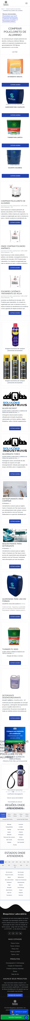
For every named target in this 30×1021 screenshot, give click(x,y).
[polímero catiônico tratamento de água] (15, 281)
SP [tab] (13, 862)
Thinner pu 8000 (15, 952)
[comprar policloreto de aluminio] (15, 191)
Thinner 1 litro (15, 954)
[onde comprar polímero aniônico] (15, 236)
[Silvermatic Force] (15, 444)
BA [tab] (3, 865)
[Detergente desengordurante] (15, 682)
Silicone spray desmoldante (15, 798)
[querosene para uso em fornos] (15, 585)
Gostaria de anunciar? (15, 995)
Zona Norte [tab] (9, 815)
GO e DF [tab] (15, 866)
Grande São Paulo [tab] (7, 819)
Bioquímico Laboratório (15, 914)
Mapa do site (15, 974)
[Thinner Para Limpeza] (15, 127)
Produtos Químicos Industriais (15, 969)
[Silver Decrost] (15, 398)
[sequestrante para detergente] (15, 535)
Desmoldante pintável (9, 21)
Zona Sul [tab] (21, 815)
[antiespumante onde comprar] (15, 489)
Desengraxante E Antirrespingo (15, 963)
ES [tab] (9, 862)
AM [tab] (21, 865)
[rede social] (9, 933)
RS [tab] (24, 862)
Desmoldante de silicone (15, 802)
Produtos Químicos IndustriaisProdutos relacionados (15, 759)
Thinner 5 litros (15, 943)
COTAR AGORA (15, 85)
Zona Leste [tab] (27, 815)
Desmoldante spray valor (9, 16)
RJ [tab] (1, 862)
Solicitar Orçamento (15, 1017)
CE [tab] (9, 865)
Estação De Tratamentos (15, 966)
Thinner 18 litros (15, 946)
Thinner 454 (15, 949)
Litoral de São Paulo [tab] (22, 819)
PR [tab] (17, 862)
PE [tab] (28, 862)
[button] (5, 791)
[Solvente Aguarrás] (15, 157)
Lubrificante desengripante (10, 19)
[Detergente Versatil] (15, 66)
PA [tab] (27, 865)
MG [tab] (6, 862)
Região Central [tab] (3, 815)
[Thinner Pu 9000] (15, 635)
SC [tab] (20, 862)
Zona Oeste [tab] (15, 815)
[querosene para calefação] (15, 96)
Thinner (15, 971)
